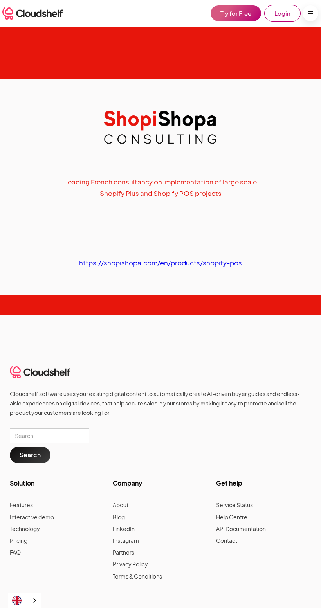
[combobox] (24, 600)
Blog (119, 516)
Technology (25, 528)
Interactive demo (32, 516)
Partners (123, 552)
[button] (310, 13)
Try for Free (235, 13)
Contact (226, 540)
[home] (32, 13)
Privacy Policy (130, 564)
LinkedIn (124, 528)
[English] (24, 600)
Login (282, 13)
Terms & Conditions (137, 576)
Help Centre (231, 516)
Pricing (18, 540)
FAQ (15, 552)
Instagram (126, 540)
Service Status (234, 504)
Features (21, 504)
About (120, 504)
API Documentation (241, 528)
